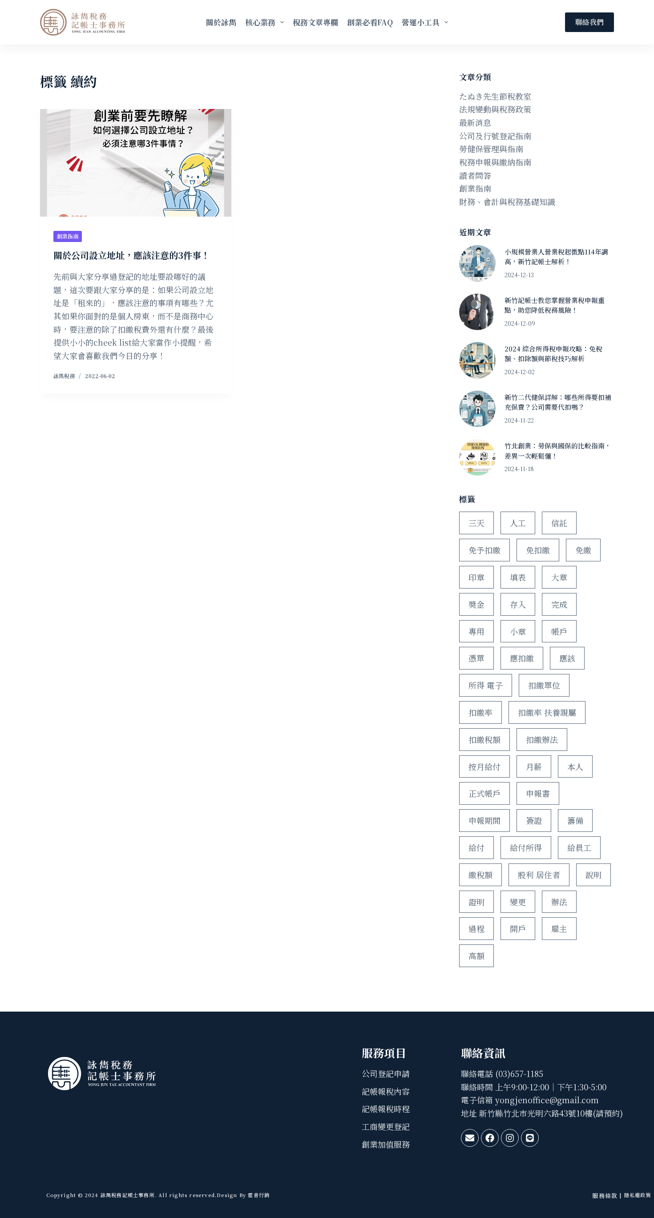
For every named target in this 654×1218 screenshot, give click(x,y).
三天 (476, 522)
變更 (518, 901)
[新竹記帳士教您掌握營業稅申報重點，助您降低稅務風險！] (477, 312)
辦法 (559, 901)
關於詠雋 (221, 22)
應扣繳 (522, 658)
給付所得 (526, 847)
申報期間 (484, 820)
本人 (575, 766)
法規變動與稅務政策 (495, 109)
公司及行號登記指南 (495, 135)
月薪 (534, 766)
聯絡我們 (589, 22)
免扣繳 (538, 550)
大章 (559, 577)
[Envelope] (470, 1138)
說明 (593, 874)
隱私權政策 (637, 1194)
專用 (476, 631)
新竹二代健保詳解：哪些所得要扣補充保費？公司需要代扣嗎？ (558, 401)
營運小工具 (421, 22)
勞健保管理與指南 (491, 148)
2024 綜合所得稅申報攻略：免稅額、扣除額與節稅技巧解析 (553, 353)
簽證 (534, 820)
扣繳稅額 (484, 739)
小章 (518, 631)
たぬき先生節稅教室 (495, 96)
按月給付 (484, 766)
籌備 (575, 820)
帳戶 (559, 631)
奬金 (476, 604)
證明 (476, 901)
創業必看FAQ (370, 22)
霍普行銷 (258, 1194)
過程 (476, 928)
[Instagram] (510, 1138)
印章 (476, 577)
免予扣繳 (484, 550)
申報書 (538, 793)
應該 (567, 658)
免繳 (583, 550)
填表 (518, 577)
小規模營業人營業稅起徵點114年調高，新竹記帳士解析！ (556, 256)
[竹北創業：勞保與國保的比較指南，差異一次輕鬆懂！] (477, 457)
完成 (559, 604)
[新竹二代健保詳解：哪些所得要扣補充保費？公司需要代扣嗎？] (477, 409)
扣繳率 (480, 712)
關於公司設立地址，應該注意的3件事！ (131, 255)
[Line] (530, 1138)
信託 (559, 522)
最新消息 (475, 122)
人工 (518, 522)
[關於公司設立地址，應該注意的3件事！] (135, 163)
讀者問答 (475, 175)
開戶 (518, 928)
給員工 (579, 847)
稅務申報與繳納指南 (495, 162)
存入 (518, 604)
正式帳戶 (484, 793)
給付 (476, 847)
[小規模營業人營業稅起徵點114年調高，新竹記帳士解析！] (477, 263)
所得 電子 (485, 685)
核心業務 (260, 22)
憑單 (476, 658)
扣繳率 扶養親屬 (547, 712)
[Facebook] (490, 1138)
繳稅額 (480, 874)
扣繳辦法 (542, 739)
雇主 (559, 928)
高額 (476, 955)
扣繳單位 (544, 685)
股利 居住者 (539, 874)
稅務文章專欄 (315, 22)
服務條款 (605, 1195)
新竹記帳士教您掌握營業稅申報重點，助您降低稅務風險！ (555, 305)
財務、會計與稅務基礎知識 (507, 201)
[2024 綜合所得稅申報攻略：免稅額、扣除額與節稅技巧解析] (477, 360)
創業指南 (67, 236)
